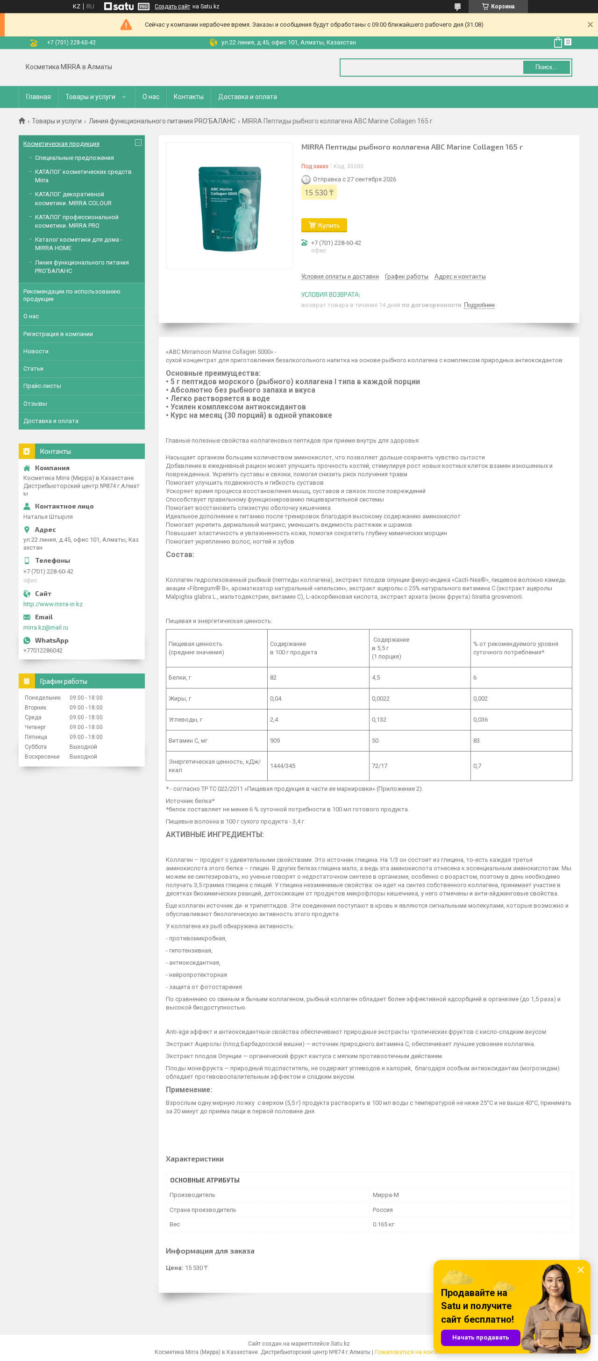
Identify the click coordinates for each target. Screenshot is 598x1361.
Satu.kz (340, 1343)
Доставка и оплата (247, 96)
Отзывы (35, 403)
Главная (38, 96)
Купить (329, 225)
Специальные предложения (74, 157)
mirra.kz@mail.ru (45, 627)
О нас (150, 96)
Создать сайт (172, 6)
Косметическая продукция (61, 143)
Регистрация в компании (58, 333)
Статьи (33, 368)
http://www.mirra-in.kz (53, 604)
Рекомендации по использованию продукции (72, 295)
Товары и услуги (90, 96)
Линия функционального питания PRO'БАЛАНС (162, 121)
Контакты (189, 96)
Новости (36, 351)
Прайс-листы (42, 385)
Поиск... (546, 67)
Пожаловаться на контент (409, 1352)
